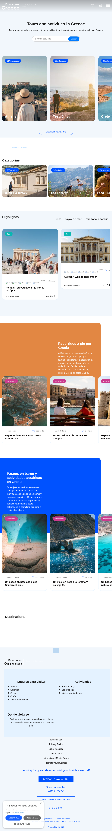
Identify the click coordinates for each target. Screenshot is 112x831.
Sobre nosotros (56, 749)
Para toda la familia (96, 219)
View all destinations (56, 132)
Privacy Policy (56, 744)
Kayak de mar (73, 219)
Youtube (59, 814)
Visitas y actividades (72, 693)
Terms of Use (56, 740)
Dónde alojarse (18, 714)
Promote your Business (56, 763)
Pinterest (63, 814)
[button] (23, 824)
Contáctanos (56, 753)
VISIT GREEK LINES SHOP (55, 799)
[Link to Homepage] (11, 11)
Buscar (74, 39)
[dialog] (23, 814)
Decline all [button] (32, 818)
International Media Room (56, 758)
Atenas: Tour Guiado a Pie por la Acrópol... (25, 289)
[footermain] (56, 650)
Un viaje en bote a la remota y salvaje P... (70, 583)
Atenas (13, 686)
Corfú (13, 696)
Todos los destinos (19, 700)
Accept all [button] (14, 818)
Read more (19, 812)
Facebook (43, 814)
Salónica (14, 690)
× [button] (41, 804)
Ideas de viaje (68, 686)
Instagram (48, 814)
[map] (93, 5)
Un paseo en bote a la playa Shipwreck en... (21, 583)
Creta (13, 693)
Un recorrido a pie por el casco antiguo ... (71, 437)
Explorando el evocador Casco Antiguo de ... (23, 437)
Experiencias (68, 690)
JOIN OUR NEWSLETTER (56, 779)
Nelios (61, 827)
